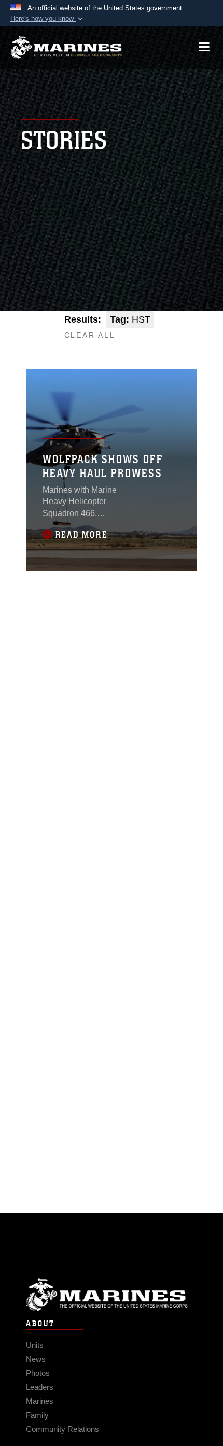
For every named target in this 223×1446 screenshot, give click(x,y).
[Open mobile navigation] (204, 46)
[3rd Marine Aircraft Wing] (66, 47)
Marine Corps (111, 1295)
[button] (47, 18)
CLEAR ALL (90, 335)
